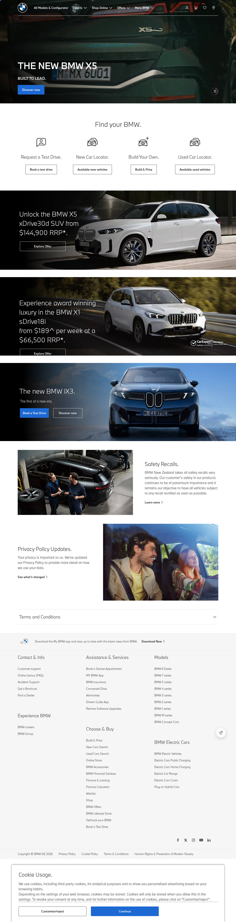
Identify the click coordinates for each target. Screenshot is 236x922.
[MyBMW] (187, 8)
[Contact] (221, 733)
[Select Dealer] (214, 8)
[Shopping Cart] (196, 8)
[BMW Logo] (22, 8)
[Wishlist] (205, 8)
